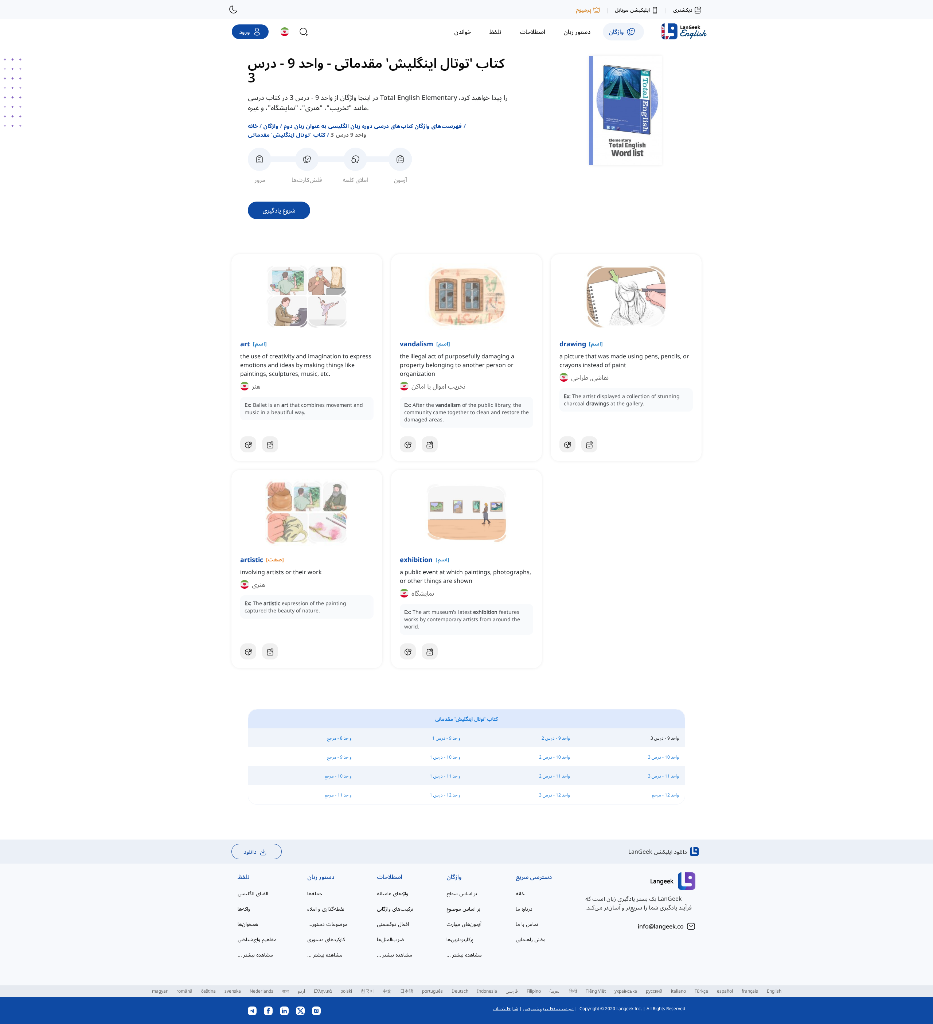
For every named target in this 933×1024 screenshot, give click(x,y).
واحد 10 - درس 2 (554, 757)
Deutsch (460, 991)
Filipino (534, 991)
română (184, 991)
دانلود (250, 852)
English (774, 991)
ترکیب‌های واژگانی (395, 908)
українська (625, 991)
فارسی (512, 991)
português (432, 991)
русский (654, 991)
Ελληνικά (323, 991)
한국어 (367, 991)
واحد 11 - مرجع (338, 795)
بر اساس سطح (461, 893)
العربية (555, 991)
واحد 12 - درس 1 (445, 795)
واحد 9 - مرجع (339, 757)
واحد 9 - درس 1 (446, 738)
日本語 (406, 991)
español (725, 991)
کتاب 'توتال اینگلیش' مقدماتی (286, 134)
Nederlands (261, 991)
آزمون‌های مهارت (463, 923)
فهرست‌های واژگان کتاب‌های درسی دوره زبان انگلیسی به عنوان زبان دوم (373, 125)
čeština (208, 991)
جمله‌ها (314, 893)
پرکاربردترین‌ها (459, 939)
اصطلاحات (389, 877)
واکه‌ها (244, 908)
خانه (253, 125)
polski (346, 991)
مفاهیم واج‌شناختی (257, 939)
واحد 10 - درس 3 (663, 757)
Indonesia (487, 991)
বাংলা (285, 991)
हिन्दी (573, 991)
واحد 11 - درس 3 (663, 776)
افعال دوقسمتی (393, 923)
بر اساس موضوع (463, 908)
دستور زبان (320, 877)
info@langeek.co (661, 926)
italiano (678, 991)
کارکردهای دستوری (326, 939)
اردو (301, 991)
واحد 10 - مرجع (338, 776)
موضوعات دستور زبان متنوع (327, 923)
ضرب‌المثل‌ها (390, 939)
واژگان (270, 125)
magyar (160, 991)
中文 (387, 991)
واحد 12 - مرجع (665, 795)
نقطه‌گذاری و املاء (325, 908)
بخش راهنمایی (531, 939)
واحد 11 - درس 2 (554, 776)
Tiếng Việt (596, 991)
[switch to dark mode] (233, 9)
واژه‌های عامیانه (392, 893)
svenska (233, 991)
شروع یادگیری (279, 210)
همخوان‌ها (248, 923)
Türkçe (701, 991)
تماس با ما (527, 923)
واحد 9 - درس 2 (556, 738)
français (750, 991)
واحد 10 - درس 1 (445, 757)
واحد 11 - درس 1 (445, 776)
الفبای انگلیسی (253, 893)
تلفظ (244, 877)
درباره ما (524, 908)
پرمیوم (584, 9)
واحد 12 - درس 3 (554, 795)
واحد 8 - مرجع (339, 738)
